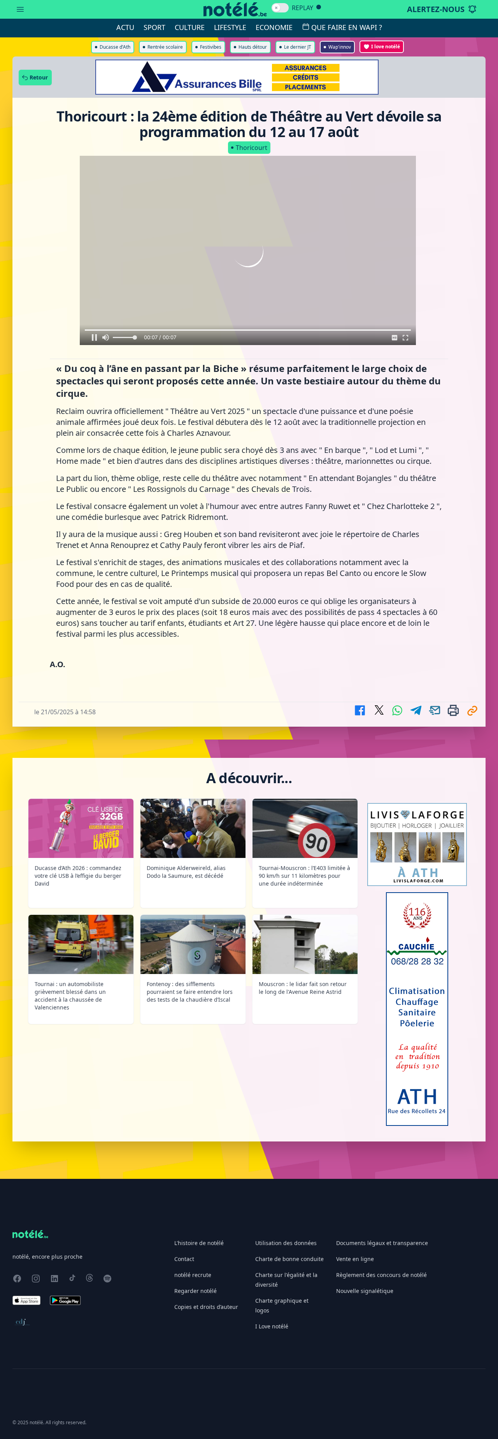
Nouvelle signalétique (364, 1291)
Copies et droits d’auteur (206, 1306)
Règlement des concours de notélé (381, 1275)
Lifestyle (230, 27)
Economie (274, 27)
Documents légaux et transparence (382, 1243)
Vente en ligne (355, 1259)
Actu (125, 27)
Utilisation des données (286, 1243)
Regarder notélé (195, 1291)
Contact (184, 1259)
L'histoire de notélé (199, 1243)
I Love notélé (271, 1326)
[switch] (280, 7)
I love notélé (385, 46)
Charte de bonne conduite (289, 1259)
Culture (190, 27)
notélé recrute (192, 1275)
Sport (154, 27)
